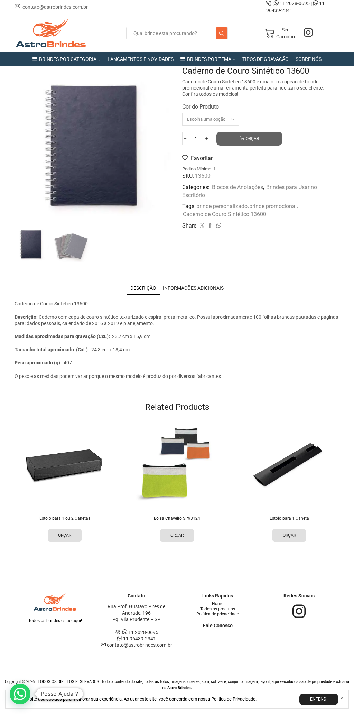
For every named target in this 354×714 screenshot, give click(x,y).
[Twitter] (202, 226)
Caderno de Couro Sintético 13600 (224, 214)
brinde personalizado (222, 206)
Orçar (252, 138)
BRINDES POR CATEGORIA (67, 59)
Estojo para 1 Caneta (289, 518)
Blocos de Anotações (237, 187)
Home (217, 603)
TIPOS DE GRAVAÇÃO (265, 59)
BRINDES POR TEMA (209, 59)
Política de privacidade (217, 614)
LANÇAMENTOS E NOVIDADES (141, 59)
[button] (20, 694)
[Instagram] (308, 33)
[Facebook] (210, 226)
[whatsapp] (217, 226)
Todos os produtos (217, 608)
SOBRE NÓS (309, 59)
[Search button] (221, 33)
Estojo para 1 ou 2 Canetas (64, 518)
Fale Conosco (218, 625)
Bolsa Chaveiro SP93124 (177, 518)
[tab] (143, 288)
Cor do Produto (200, 106)
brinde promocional (273, 206)
